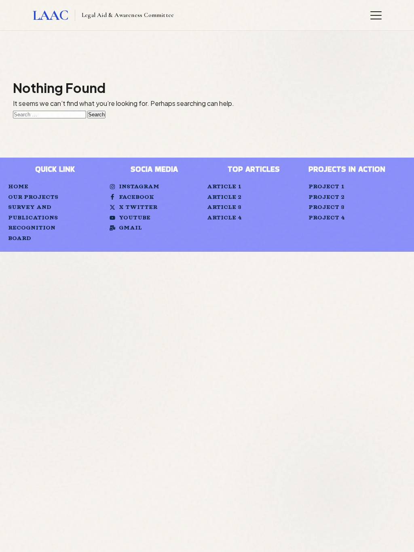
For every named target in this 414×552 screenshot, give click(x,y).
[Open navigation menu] (376, 15)
